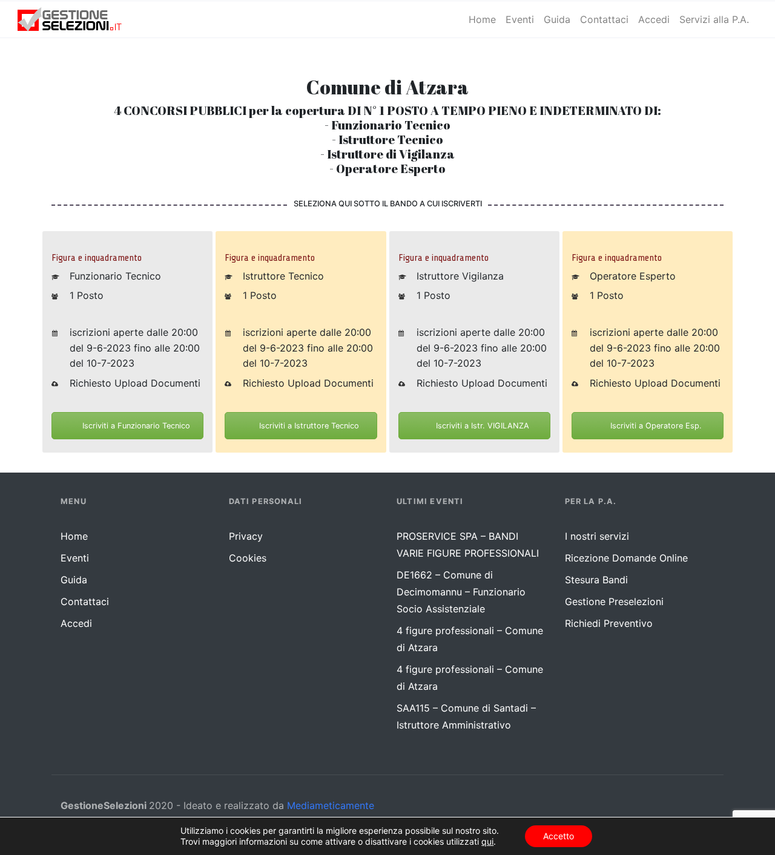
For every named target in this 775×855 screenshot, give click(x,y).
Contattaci (85, 601)
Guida (74, 580)
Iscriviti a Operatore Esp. (655, 425)
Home (74, 536)
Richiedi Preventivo (609, 623)
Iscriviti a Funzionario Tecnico (135, 425)
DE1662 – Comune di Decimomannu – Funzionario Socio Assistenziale (461, 592)
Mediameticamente (330, 805)
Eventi (75, 558)
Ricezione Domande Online (626, 558)
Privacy (246, 536)
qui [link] (487, 841)
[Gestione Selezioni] (79, 19)
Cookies (247, 558)
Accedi (76, 623)
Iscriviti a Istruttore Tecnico (308, 425)
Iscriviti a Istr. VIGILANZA (481, 425)
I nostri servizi (597, 536)
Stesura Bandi (596, 580)
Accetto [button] (558, 836)
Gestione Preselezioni (614, 601)
